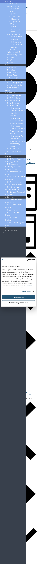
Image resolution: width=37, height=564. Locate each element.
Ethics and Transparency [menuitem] (15, 43)
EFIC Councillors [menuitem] (14, 15)
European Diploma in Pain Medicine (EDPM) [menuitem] (17, 112)
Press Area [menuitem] (12, 75)
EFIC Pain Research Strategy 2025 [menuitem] (15, 160)
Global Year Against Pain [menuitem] (15, 224)
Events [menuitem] (8, 80)
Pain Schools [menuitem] (13, 149)
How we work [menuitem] (13, 34)
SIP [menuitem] (6, 228)
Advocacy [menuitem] (9, 197)
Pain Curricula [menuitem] (14, 103)
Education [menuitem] (10, 93)
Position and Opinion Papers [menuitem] (12, 188)
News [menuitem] (7, 65)
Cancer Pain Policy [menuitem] (12, 219)
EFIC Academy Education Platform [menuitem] (14, 99)
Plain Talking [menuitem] (13, 210)
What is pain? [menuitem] (13, 52)
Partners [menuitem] (11, 62)
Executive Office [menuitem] (15, 30)
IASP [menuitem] (13, 27)
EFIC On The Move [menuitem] (12, 213)
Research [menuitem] (9, 156)
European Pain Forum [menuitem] (13, 206)
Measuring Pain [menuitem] (14, 55)
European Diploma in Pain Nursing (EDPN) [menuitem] (17, 120)
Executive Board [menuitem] (15, 10)
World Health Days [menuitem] (12, 89)
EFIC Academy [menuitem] (14, 95)
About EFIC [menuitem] (10, 1)
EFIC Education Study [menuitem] (13, 152)
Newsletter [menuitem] (12, 70)
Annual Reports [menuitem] (13, 48)
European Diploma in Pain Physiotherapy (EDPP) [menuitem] (17, 130)
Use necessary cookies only (18, 302)
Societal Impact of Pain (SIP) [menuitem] (14, 201)
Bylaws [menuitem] (10, 57)
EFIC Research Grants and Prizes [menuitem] (13, 183)
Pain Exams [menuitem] (12, 106)
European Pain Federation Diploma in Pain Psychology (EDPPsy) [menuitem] (17, 141)
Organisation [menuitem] (13, 6)
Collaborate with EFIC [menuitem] (14, 173)
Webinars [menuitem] (11, 72)
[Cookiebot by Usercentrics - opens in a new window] (26, 260)
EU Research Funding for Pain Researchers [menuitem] (13, 166)
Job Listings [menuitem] (12, 78)
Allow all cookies (18, 297)
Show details (26, 291)
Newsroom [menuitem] (12, 67)
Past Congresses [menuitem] (15, 83)
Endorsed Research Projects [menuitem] (15, 193)
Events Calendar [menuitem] (15, 85)
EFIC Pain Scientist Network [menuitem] (15, 178)
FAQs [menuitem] (9, 60)
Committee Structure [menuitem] (15, 38)
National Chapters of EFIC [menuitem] (14, 21)
